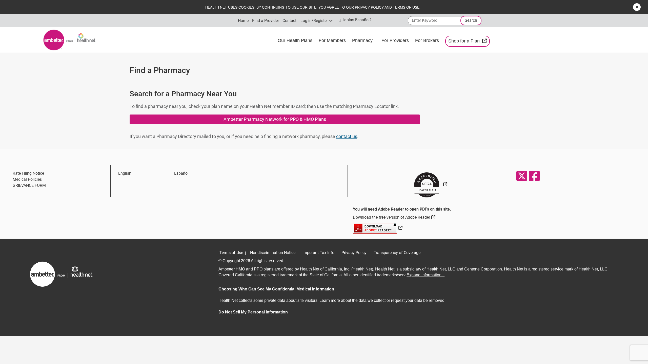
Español (181, 173)
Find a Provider (265, 20)
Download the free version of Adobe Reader (395, 217)
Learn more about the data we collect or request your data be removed (381, 300)
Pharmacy (363, 40)
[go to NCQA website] (429, 184)
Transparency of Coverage (397, 252)
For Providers (395, 40)
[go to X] (521, 176)
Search (471, 20)
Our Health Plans (296, 40)
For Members (333, 40)
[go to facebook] (534, 176)
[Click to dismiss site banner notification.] (637, 7)
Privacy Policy (369, 7)
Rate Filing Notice (28, 173)
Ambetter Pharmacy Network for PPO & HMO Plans (275, 119)
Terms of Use (406, 7)
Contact (289, 20)
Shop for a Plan (469, 40)
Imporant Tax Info (318, 252)
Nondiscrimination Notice (272, 252)
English (124, 173)
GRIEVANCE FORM (29, 185)
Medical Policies (27, 179)
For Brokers (427, 40)
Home (243, 20)
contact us (346, 136)
